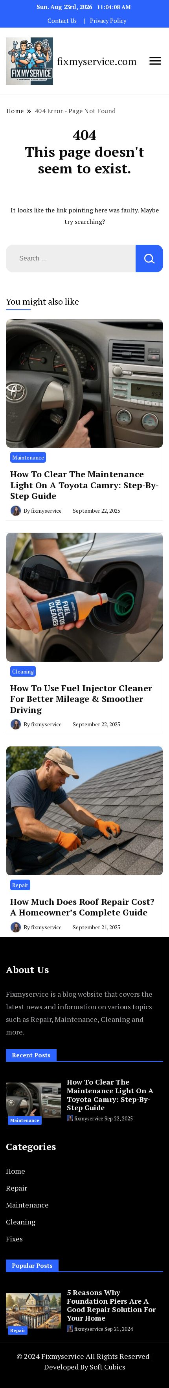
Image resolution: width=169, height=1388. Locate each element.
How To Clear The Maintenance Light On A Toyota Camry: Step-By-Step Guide (84, 484)
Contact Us (62, 20)
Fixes (14, 1238)
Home (15, 1171)
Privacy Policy (108, 20)
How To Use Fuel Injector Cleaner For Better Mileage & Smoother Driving (81, 698)
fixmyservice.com (97, 61)
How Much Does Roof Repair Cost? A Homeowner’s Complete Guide (82, 907)
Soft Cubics (107, 1366)
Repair (20, 885)
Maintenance (28, 457)
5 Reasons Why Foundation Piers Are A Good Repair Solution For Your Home (111, 1305)
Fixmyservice (63, 1356)
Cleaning (23, 671)
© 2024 (29, 1356)
